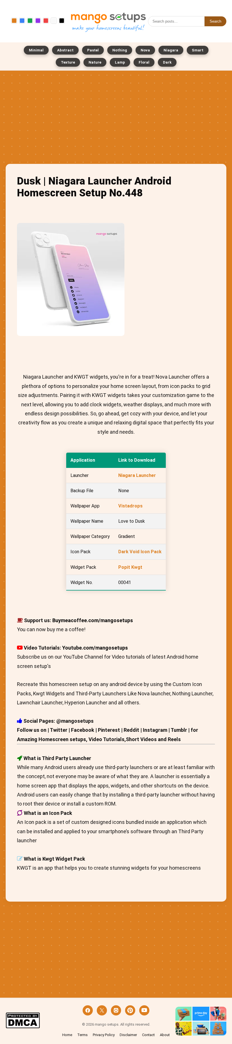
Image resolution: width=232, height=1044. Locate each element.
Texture (68, 62)
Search (215, 21)
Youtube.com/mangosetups (95, 648)
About (165, 1035)
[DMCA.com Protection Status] (23, 1021)
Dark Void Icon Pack (140, 551)
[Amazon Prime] (200, 1021)
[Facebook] (88, 1010)
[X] (102, 1010)
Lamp (120, 62)
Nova (145, 50)
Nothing (119, 50)
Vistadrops (130, 506)
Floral (144, 62)
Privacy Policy (104, 1035)
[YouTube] (144, 1010)
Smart (197, 50)
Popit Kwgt (130, 567)
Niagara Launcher (137, 475)
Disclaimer (128, 1035)
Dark (167, 62)
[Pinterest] (130, 1010)
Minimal (36, 50)
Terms (82, 1035)
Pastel (93, 50)
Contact (148, 1035)
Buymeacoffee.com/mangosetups (92, 620)
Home (67, 1035)
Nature (95, 62)
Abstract (65, 50)
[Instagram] (116, 1010)
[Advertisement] (116, 118)
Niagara (171, 50)
